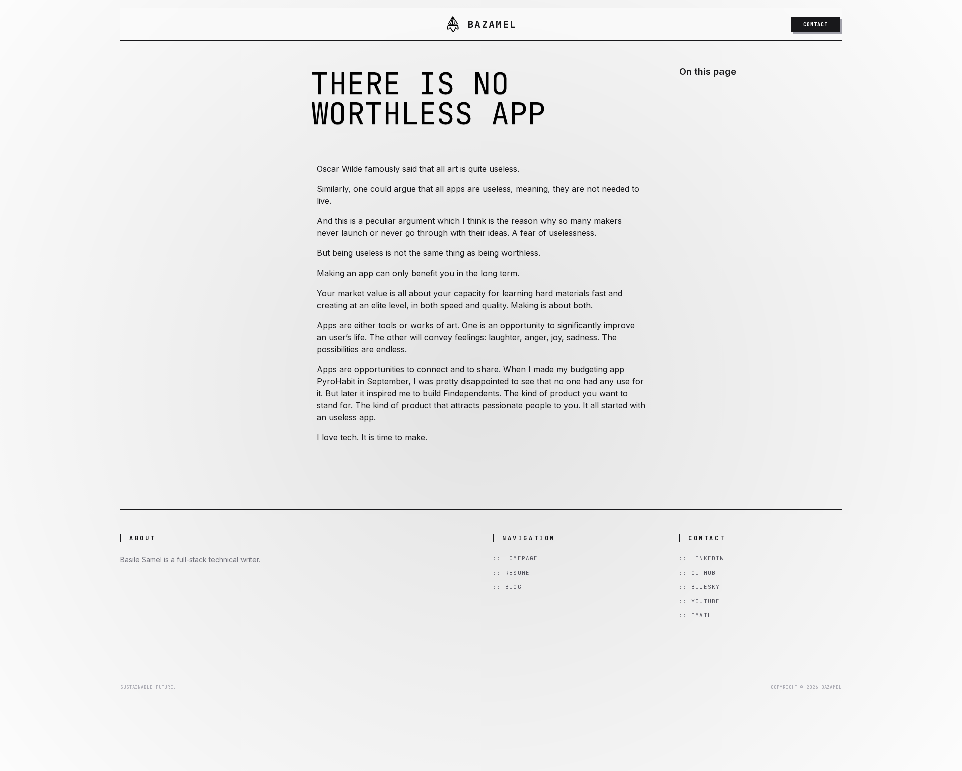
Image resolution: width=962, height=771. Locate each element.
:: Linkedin (701, 558)
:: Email (695, 615)
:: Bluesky (699, 586)
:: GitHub (697, 572)
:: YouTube (699, 601)
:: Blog (507, 586)
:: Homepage (515, 558)
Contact (815, 24)
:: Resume (511, 572)
